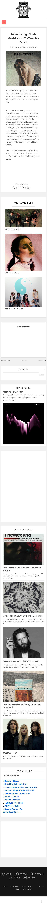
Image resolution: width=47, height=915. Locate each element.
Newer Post (5, 360)
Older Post (42, 360)
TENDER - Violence (13, 803)
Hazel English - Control (15, 784)
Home (24, 360)
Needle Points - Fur (13, 809)
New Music (14, 886)
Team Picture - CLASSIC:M (17, 793)
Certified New (27, 886)
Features (40, 886)
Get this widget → (11, 812)
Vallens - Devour (12, 800)
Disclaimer (27, 889)
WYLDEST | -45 (10, 753)
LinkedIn (16, 877)
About (17, 889)
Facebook (39, 874)
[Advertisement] (19, 486)
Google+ (31, 877)
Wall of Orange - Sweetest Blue (19, 790)
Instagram (23, 874)
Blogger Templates (39, 911)
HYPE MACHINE (11, 775)
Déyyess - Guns (11, 806)
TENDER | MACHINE (13, 392)
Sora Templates (22, 911)
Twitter (7, 874)
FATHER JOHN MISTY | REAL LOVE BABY (21, 661)
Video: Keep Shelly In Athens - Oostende (23, 616)
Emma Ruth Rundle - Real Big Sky (20, 787)
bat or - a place (11, 797)
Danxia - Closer (11, 781)
